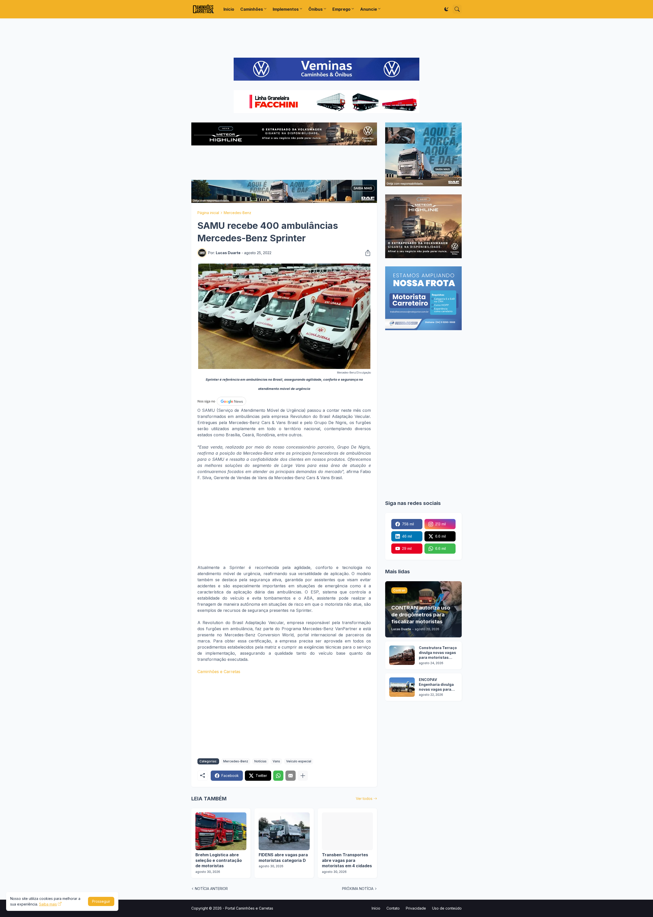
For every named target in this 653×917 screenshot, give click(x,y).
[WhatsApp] (278, 776)
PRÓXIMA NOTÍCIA (357, 888)
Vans (276, 761)
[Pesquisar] (457, 9)
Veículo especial (298, 761)
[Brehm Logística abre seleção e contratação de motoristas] (220, 831)
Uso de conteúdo (447, 908)
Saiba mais (48, 904)
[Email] (290, 776)
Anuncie (368, 9)
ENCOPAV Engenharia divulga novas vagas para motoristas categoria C (436, 684)
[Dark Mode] (446, 9)
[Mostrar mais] (303, 776)
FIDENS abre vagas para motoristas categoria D (283, 857)
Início (228, 9)
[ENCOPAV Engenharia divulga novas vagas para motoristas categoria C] (402, 687)
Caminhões (251, 9)
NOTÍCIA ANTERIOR (211, 888)
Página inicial (208, 212)
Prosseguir (101, 901)
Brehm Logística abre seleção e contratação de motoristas (218, 860)
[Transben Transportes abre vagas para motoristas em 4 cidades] (347, 831)
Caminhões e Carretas (218, 671)
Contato (393, 908)
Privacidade (416, 908)
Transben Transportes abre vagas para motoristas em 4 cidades (347, 860)
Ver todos (364, 798)
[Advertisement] (326, 38)
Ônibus (315, 9)
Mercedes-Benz (237, 212)
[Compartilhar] (366, 252)
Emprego (341, 9)
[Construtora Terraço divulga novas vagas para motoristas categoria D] (402, 655)
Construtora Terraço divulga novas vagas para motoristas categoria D (438, 653)
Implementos (286, 9)
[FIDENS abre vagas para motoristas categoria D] (284, 831)
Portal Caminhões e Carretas (249, 908)
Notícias (260, 761)
